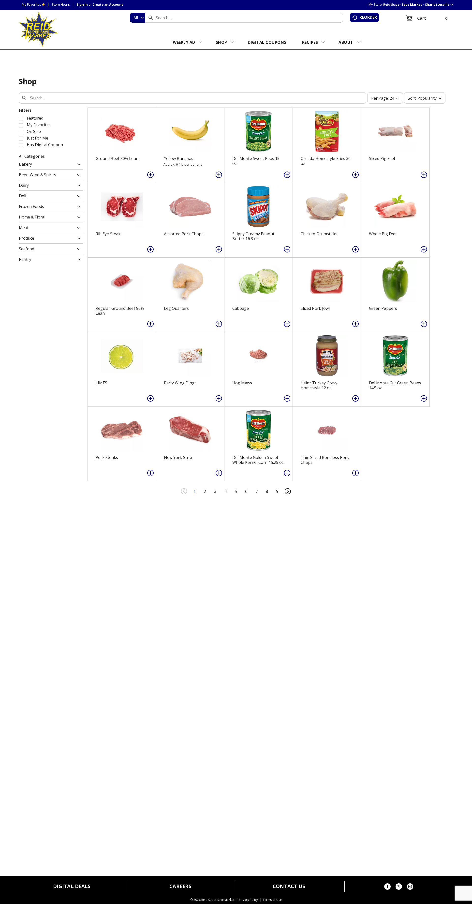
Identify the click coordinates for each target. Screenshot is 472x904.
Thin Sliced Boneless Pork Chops (325, 460)
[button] (418, 4)
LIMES (101, 383)
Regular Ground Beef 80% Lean (120, 311)
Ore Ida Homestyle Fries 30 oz (326, 161)
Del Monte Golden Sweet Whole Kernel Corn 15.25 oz (258, 460)
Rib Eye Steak (108, 233)
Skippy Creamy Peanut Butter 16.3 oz (253, 236)
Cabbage (240, 308)
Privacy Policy (248, 900)
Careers (180, 886)
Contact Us (289, 886)
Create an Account (107, 4)
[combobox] (137, 18)
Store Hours (61, 4)
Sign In (82, 4)
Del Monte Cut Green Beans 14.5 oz (395, 385)
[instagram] (410, 887)
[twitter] (399, 887)
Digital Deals (71, 886)
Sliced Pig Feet (382, 158)
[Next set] (287, 491)
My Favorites (31, 4)
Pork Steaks (107, 457)
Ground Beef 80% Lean (117, 158)
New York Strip (178, 457)
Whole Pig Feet (383, 233)
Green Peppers (383, 308)
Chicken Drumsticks (319, 233)
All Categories (32, 156)
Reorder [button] (368, 17)
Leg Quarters (176, 308)
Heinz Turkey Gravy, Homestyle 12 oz (320, 385)
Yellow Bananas (178, 158)
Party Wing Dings (180, 383)
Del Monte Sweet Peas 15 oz (256, 161)
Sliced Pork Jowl (315, 308)
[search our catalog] (150, 18)
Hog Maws (242, 383)
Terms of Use (272, 900)
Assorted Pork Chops (184, 233)
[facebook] (387, 887)
